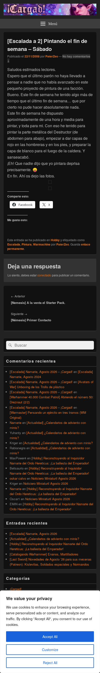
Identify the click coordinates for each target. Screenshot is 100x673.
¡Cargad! (16, 589)
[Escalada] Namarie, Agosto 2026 (33, 533)
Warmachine (41, 244)
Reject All (50, 662)
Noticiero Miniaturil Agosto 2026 (53, 478)
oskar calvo (18, 478)
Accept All (50, 636)
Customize (50, 649)
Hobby (55, 240)
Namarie (15, 422)
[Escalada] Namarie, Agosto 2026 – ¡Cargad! (41, 371)
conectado (44, 275)
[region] (50, 631)
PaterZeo (51, 56)
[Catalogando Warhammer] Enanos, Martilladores (44, 554)
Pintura (27, 244)
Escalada (13, 244)
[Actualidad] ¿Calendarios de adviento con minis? (58, 443)
